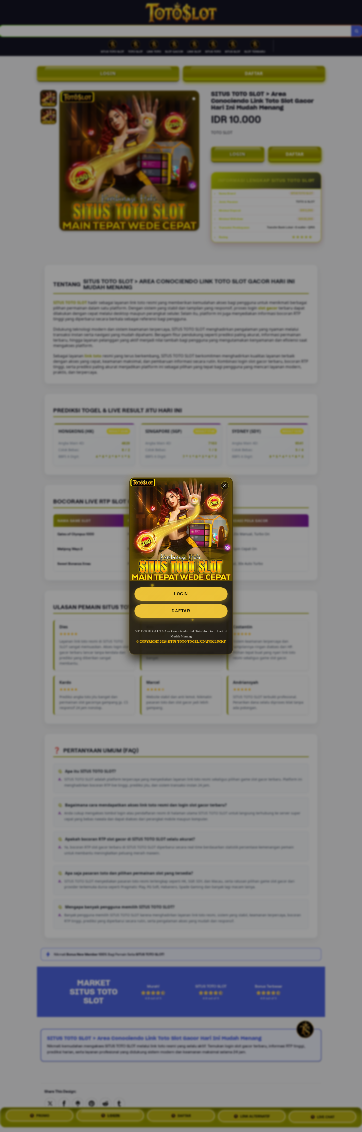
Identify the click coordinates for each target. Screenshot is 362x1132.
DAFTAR (181, 611)
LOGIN (181, 594)
